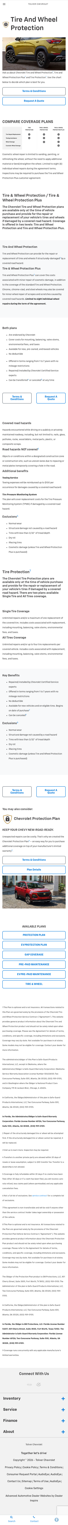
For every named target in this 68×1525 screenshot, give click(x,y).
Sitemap (27, 1481)
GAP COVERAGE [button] (34, 955)
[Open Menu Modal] (4, 4)
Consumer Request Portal (22, 1474)
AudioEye (43, 1474)
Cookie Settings (34, 1488)
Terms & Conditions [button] (34, 91)
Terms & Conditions (51, 1467)
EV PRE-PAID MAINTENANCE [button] (34, 974)
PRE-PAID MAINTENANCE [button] (34, 964)
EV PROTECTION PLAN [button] (34, 945)
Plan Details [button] (34, 870)
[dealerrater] (38, 1384)
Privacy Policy (13, 1467)
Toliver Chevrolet (45, 1460)
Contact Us (13, 1481)
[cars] (29, 1384)
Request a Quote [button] (34, 101)
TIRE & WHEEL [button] (34, 984)
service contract (39, 1196)
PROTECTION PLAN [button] (34, 935)
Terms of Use (40, 1481)
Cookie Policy (30, 1467)
